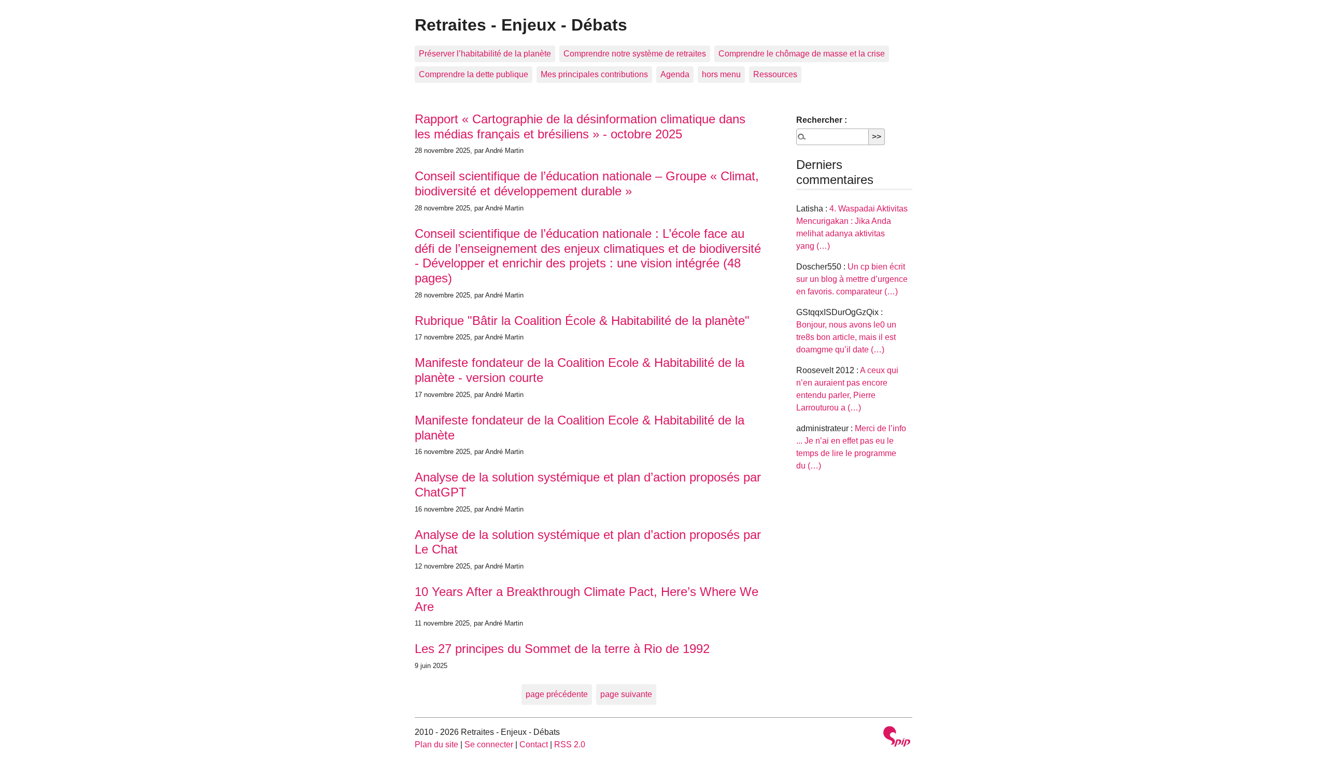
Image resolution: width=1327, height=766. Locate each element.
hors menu (721, 74)
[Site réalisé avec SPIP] (896, 737)
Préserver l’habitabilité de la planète (485, 53)
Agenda (674, 74)
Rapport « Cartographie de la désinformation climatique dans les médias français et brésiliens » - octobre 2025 (580, 126)
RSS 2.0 (569, 744)
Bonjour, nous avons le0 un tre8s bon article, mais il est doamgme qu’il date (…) (846, 337)
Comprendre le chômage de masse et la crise (801, 53)
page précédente (557, 694)
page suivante (626, 694)
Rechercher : (821, 120)
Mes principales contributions (594, 74)
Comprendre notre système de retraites (634, 53)
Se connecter (488, 744)
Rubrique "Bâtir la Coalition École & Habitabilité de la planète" (582, 321)
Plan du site (436, 744)
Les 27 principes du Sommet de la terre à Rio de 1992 (562, 649)
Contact (533, 744)
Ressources (775, 74)
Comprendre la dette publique (473, 74)
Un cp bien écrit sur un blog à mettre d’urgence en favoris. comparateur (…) (852, 279)
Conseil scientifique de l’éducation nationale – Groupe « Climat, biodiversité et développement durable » (587, 183)
